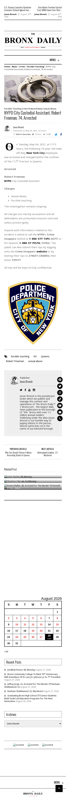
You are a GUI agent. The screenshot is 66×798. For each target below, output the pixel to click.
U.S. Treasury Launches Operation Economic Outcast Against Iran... (17, 9)
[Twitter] (60, 386)
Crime (22, 66)
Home (7, 66)
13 (41, 624)
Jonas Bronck (10, 14)
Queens (45, 356)
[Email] (60, 412)
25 (25, 637)
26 (33, 637)
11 (25, 624)
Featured (32, 108)
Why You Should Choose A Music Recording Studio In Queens (18, 454)
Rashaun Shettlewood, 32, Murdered (25, 691)
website (42, 251)
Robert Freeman (15, 361)
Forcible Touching (35, 66)
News (14, 66)
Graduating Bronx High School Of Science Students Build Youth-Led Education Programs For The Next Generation (30, 698)
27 (41, 637)
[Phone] (60, 418)
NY (35, 356)
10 (16, 624)
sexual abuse (35, 361)
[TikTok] (60, 399)
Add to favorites (23, 134)
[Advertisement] (33, 549)
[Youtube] (60, 405)
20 (41, 630)
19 (33, 630)
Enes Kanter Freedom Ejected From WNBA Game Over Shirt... (49, 9)
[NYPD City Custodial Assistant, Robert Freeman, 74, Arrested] (33, 88)
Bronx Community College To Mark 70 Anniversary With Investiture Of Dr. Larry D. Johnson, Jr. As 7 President (32, 676)
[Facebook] (60, 379)
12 (33, 624)
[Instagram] (60, 392)
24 (16, 637)
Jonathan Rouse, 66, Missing (21, 669)
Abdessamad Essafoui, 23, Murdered (47, 454)
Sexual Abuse (49, 108)
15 (57, 624)
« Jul (6, 651)
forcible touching (20, 356)
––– (39, 238)
